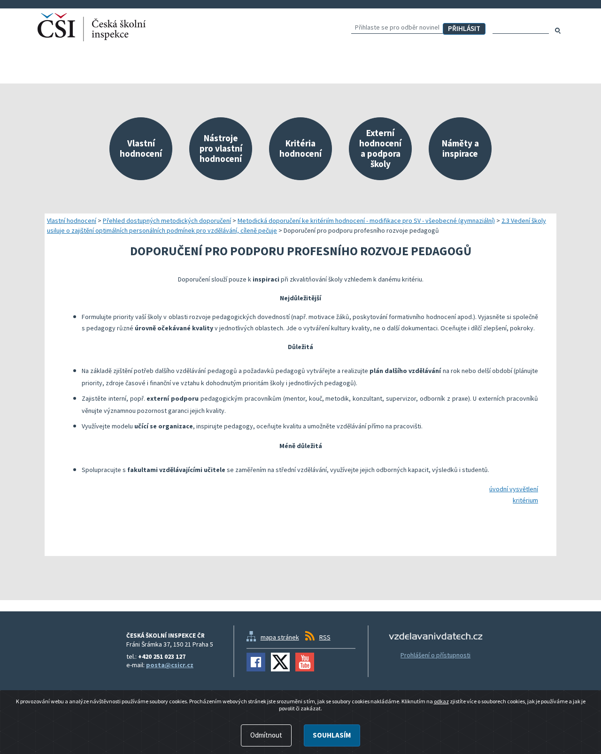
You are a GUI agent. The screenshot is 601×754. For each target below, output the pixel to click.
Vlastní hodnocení (71, 220)
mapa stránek (280, 637)
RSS (325, 637)
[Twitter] (280, 662)
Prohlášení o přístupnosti (435, 655)
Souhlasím (332, 735)
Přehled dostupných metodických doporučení (167, 220)
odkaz (441, 701)
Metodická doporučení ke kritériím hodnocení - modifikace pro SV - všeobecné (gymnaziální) (366, 220)
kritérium (525, 500)
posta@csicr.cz (169, 665)
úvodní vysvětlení (513, 489)
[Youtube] (304, 662)
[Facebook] (256, 662)
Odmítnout (266, 735)
